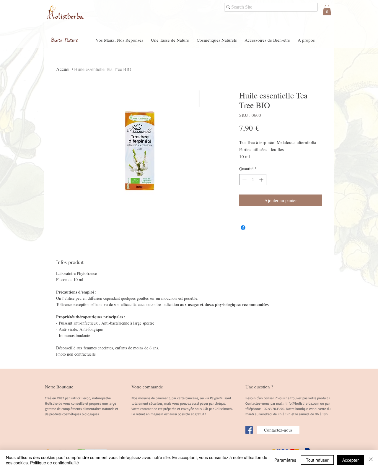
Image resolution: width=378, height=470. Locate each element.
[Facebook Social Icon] (249, 430)
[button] (326, 10)
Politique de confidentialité (54, 463)
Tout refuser (317, 460)
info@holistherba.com (302, 403)
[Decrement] (243, 179)
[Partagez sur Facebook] (243, 227)
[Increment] (261, 179)
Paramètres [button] (285, 460)
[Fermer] (370, 460)
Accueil (63, 69)
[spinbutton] (252, 179)
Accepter (350, 460)
